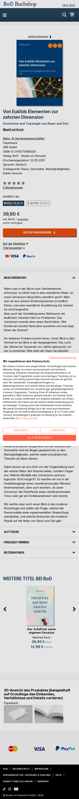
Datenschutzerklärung (62, 357)
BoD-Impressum (26, 418)
